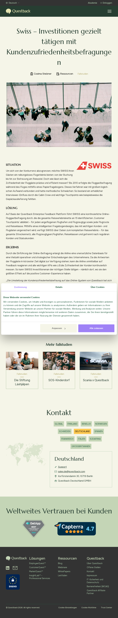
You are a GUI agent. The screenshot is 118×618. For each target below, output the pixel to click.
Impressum (92, 575)
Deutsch (13, 3)
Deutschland (82, 431)
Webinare (62, 567)
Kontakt (90, 571)
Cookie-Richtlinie (88, 607)
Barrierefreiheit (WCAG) (98, 586)
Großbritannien (81, 446)
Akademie (92, 3)
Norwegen (101, 424)
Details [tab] (59, 287)
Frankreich (67, 439)
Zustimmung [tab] (20, 287)
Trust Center (106, 607)
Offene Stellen (94, 567)
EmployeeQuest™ (37, 563)
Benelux (86, 424)
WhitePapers (64, 571)
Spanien (99, 431)
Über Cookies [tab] (97, 287)
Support (62, 466)
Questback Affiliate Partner (96, 592)
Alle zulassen (96, 328)
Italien (81, 439)
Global (59, 424)
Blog (60, 563)
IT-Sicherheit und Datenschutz (95, 581)
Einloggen (107, 3)
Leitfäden (62, 575)
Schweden (64, 431)
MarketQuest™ (36, 571)
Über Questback (94, 563)
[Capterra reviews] (75, 529)
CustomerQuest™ (37, 567)
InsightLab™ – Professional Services (39, 577)
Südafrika (95, 439)
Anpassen (57, 328)
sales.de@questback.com (71, 471)
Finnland (72, 424)
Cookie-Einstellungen (67, 607)
